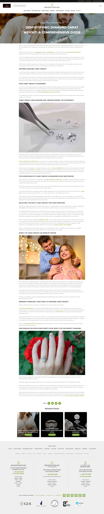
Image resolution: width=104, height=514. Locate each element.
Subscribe (50, 453)
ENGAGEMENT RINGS (28, 448)
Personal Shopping (98, 1)
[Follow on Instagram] (68, 495)
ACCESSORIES (92, 448)
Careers (45, 453)
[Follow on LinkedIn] (83, 495)
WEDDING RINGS (38, 448)
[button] (20, 5)
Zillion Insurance (69, 453)
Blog (34, 453)
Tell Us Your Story (79, 453)
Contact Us (89, 1)
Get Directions (19, 473)
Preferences (58, 495)
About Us (24, 453)
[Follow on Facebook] (64, 495)
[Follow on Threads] (72, 495)
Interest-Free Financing (59, 453)
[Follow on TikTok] (79, 495)
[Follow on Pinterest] (76, 495)
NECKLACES (61, 448)
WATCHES (53, 448)
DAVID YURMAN (17, 448)
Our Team (29, 453)
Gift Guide (17, 453)
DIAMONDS (47, 448)
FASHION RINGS (69, 448)
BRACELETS (78, 448)
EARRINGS (84, 448)
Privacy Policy (50, 495)
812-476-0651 (81, 1)
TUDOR (10, 448)
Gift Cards (86, 453)
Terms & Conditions (39, 495)
